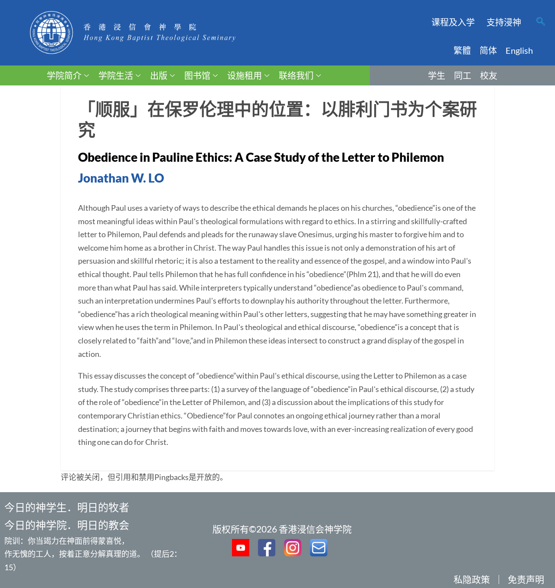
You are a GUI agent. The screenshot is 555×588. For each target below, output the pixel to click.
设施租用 (244, 75)
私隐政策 (472, 579)
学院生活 (115, 75)
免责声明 (526, 579)
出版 (158, 75)
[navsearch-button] (540, 22)
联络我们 (296, 75)
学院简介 (64, 75)
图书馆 (197, 75)
